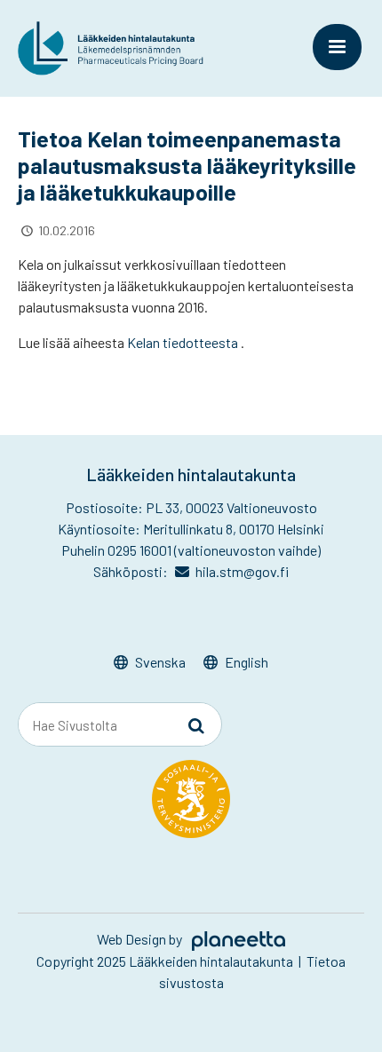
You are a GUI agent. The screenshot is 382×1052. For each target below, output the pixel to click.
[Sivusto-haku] (196, 725)
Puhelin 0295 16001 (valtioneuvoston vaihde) (191, 550)
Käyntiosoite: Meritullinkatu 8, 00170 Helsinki (191, 528)
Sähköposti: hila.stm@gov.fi (191, 571)
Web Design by (141, 938)
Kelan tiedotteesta (182, 342)
